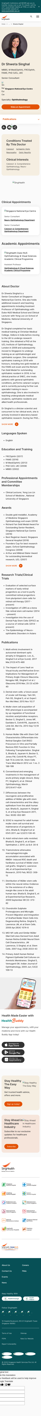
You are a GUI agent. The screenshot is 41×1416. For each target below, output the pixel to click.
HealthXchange (13, 1299)
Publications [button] (9, 119)
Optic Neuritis (25, 152)
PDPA (4, 1339)
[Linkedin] (17, 1313)
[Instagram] (23, 1313)
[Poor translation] (7, 1384)
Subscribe (11, 1146)
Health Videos (31, 1298)
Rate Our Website (26, 1339)
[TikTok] (10, 1313)
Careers (25, 1265)
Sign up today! (13, 1104)
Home (3, 24)
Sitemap (23, 1333)
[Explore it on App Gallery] (13, 1060)
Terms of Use (7, 1333)
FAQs (24, 1271)
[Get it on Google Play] (13, 1052)
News (4, 1282)
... (9, 24)
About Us (6, 1265)
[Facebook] (4, 1313)
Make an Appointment (20, 107)
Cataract (10, 149)
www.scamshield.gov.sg (10, 11)
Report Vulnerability (9, 1344)
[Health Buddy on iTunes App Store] (13, 1045)
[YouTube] (29, 1313)
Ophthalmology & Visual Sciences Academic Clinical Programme (19, 269)
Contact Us (7, 1271)
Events (5, 1277)
